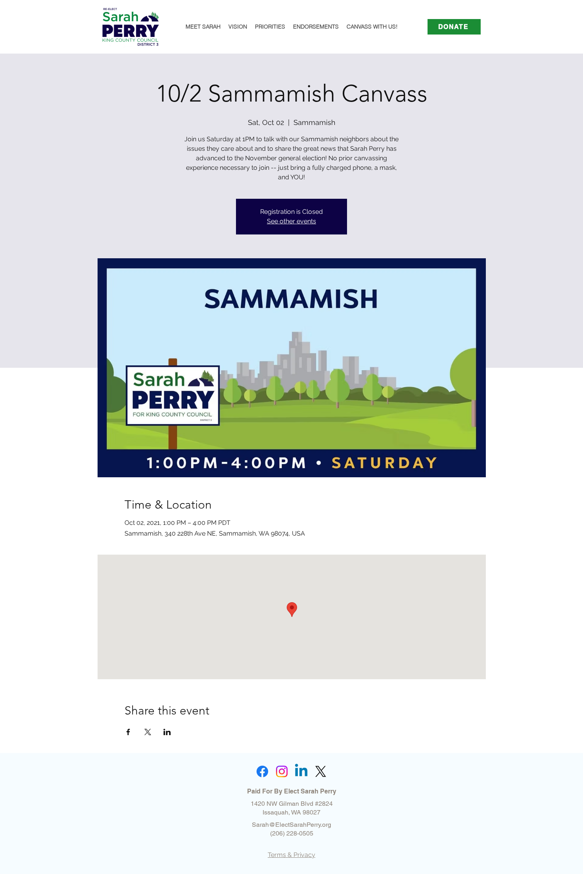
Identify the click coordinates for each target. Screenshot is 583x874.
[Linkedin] (301, 771)
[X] (320, 771)
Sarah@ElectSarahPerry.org (291, 824)
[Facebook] (262, 771)
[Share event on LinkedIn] (167, 732)
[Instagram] (282, 771)
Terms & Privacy (291, 855)
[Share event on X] (148, 732)
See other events (291, 221)
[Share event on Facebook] (128, 732)
